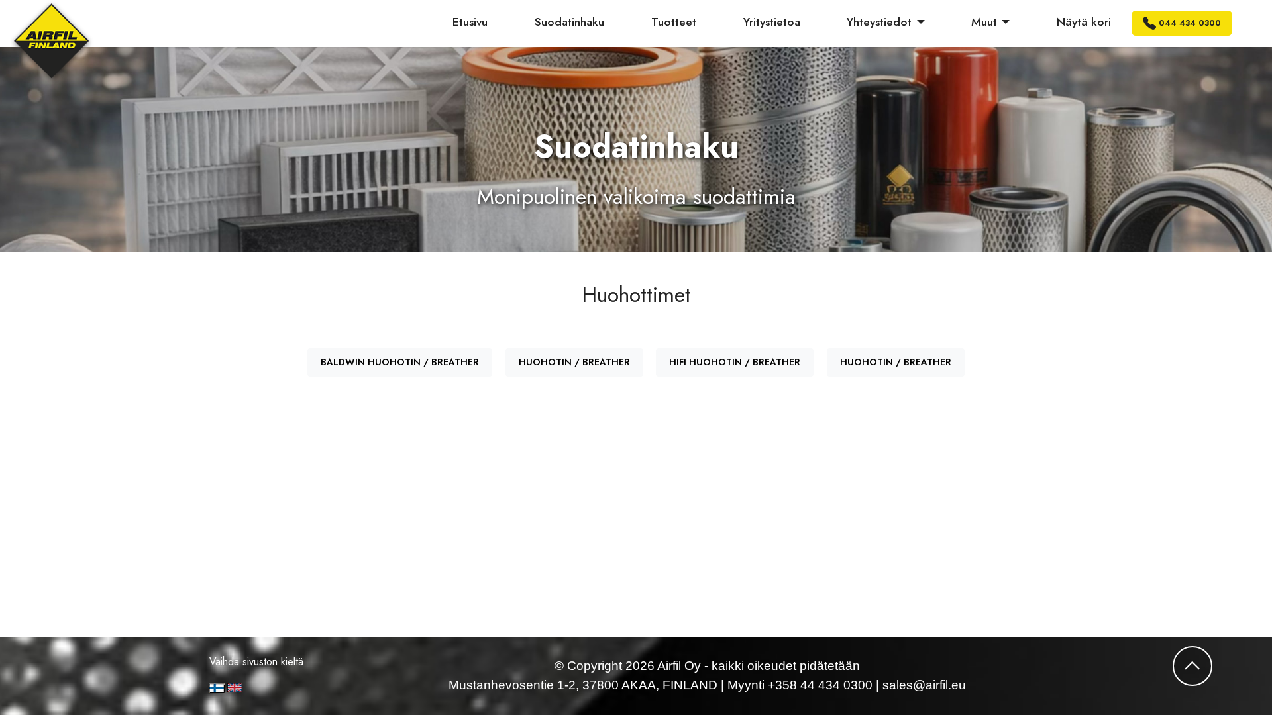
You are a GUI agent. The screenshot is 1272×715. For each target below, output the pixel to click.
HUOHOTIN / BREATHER (574, 362)
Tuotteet (673, 21)
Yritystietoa (771, 21)
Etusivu (470, 21)
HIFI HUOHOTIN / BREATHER (734, 362)
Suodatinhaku (569, 21)
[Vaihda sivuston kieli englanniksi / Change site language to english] (280, 687)
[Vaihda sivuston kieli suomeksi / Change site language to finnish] (217, 688)
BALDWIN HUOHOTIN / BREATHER (400, 362)
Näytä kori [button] (1084, 21)
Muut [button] (984, 21)
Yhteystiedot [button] (879, 21)
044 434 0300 (1190, 23)
